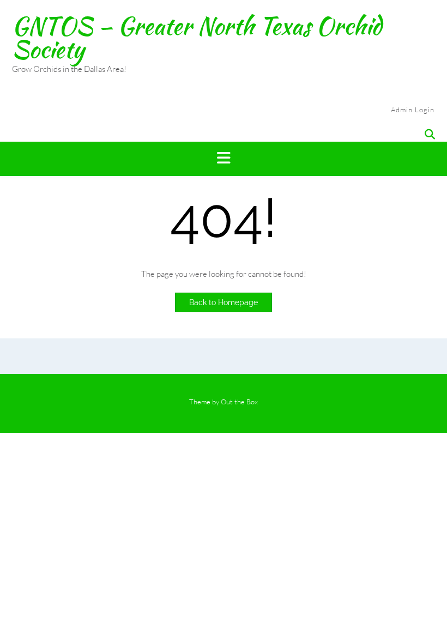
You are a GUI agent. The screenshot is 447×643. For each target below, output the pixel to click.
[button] (223, 159)
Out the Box (239, 401)
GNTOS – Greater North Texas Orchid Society (197, 37)
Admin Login (412, 109)
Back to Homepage (223, 302)
